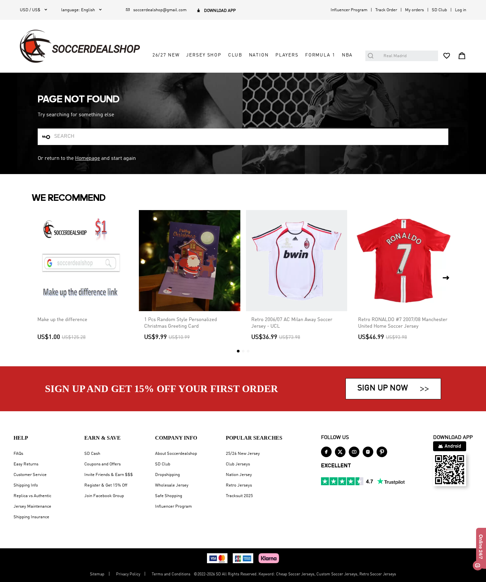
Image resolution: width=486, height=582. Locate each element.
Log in (460, 10)
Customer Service (30, 475)
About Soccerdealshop (176, 454)
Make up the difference (62, 319)
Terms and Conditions (171, 574)
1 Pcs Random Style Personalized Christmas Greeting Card (180, 323)
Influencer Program (349, 10)
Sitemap (97, 574)
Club (235, 55)
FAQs (18, 454)
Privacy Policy (128, 574)
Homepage (87, 158)
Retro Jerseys (239, 485)
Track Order (386, 10)
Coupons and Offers (102, 464)
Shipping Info (26, 485)
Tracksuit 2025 (239, 496)
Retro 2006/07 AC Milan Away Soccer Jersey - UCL (291, 323)
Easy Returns (26, 464)
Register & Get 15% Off (105, 485)
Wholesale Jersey (171, 485)
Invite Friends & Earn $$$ (108, 475)
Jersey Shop (204, 55)
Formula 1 (320, 55)
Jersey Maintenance (32, 506)
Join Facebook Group (104, 496)
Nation (259, 55)
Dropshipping (167, 475)
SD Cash (92, 454)
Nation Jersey (239, 475)
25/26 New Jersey (243, 454)
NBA (347, 55)
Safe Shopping (168, 496)
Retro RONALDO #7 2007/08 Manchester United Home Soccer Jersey (402, 323)
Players (287, 55)
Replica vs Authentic (32, 496)
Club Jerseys (238, 464)
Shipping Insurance (31, 517)
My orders (414, 10)
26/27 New (166, 55)
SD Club (439, 10)
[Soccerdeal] (80, 46)
